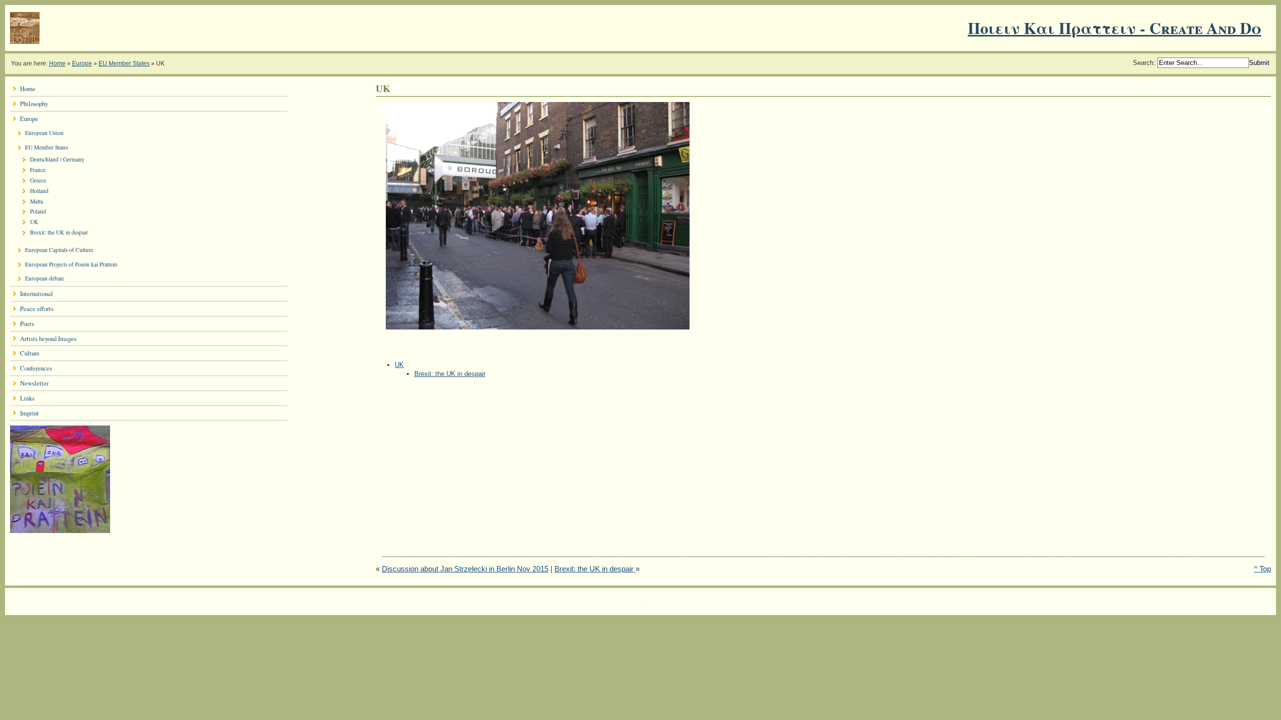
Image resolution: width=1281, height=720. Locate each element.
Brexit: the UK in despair (449, 374)
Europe (82, 63)
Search (1143, 62)
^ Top (1262, 568)
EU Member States (124, 63)
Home (57, 63)
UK (399, 364)
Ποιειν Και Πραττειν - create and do (1114, 28)
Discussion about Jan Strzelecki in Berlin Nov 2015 (465, 568)
